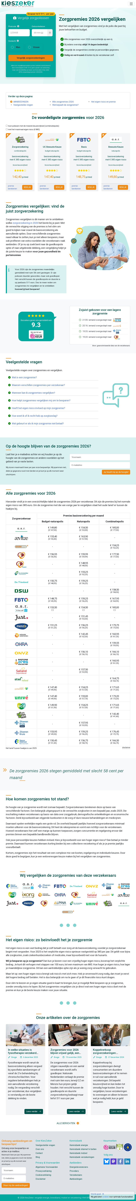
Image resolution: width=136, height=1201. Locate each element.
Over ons (40, 1149)
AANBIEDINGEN (20, 101)
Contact (39, 1153)
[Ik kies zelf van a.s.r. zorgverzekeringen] (21, 608)
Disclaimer (41, 1179)
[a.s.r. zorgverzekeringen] (21, 528)
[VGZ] (12, 895)
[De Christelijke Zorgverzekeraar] (76, 903)
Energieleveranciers (79, 1167)
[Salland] (92, 895)
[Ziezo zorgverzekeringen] (21, 723)
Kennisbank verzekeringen (82, 1157)
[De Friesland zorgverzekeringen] (21, 581)
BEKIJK (27, 187)
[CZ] (44, 903)
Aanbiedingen (76, 1179)
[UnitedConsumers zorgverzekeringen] (21, 688)
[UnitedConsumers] (116, 325)
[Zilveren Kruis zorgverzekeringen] (21, 732)
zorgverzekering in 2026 (25, 223)
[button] (18, 26)
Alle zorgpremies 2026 (63, 101)
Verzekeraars (76, 1175)
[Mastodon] (113, 1161)
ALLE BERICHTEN (66, 1123)
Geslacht (12, 41)
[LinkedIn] (127, 1161)
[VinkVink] (107, 903)
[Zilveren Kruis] (44, 886)
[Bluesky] (107, 1161)
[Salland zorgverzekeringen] (21, 670)
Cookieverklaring (43, 1175)
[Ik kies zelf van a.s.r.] (28, 886)
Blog (38, 1157)
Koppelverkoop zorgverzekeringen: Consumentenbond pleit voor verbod (110, 1054)
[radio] (16, 47)
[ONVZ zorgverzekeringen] (21, 652)
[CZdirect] (116, 337)
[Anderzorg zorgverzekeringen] (21, 546)
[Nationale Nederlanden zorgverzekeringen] (21, 635)
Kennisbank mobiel (78, 1153)
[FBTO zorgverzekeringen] (21, 599)
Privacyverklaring (44, 1171)
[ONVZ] (92, 886)
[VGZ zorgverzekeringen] (21, 706)
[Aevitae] (123, 895)
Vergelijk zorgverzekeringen (31, 58)
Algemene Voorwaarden (47, 1167)
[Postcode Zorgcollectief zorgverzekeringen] (21, 661)
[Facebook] (120, 1161)
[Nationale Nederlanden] (44, 895)
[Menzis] (28, 903)
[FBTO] (60, 886)
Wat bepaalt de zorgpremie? (65, 105)
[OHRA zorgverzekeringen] (21, 644)
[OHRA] (60, 895)
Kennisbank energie (79, 1145)
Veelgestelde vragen (23, 105)
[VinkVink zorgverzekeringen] (21, 715)
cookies (105, 1197)
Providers (74, 1171)
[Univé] (92, 903)
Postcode (12, 26)
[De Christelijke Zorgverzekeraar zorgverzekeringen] (21, 573)
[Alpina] (60, 903)
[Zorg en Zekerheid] (12, 886)
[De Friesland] (76, 886)
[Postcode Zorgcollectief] (116, 320)
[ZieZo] (116, 331)
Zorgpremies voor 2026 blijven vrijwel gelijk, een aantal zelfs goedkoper (64, 1053)
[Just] (12, 903)
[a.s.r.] (123, 903)
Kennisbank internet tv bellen (83, 1149)
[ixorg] (28, 895)
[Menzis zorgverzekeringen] (21, 626)
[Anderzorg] (68, 912)
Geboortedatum (38, 26)
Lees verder (32, 1111)
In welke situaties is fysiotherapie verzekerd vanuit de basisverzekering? (25, 1053)
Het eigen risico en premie (103, 101)
